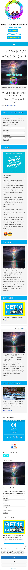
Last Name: (6, 130)
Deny (14, 561)
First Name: (6, 125)
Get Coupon (6, 320)
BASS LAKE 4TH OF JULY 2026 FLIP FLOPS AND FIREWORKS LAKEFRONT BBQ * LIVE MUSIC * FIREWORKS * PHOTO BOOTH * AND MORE (13, 272)
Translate (23, 328)
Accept (14, 557)
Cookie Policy (13, 568)
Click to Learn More (7, 410)
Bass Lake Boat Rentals (14, 10)
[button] (26, 546)
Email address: (6, 135)
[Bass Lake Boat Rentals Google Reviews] (14, 172)
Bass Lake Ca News (11, 105)
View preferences (14, 565)
